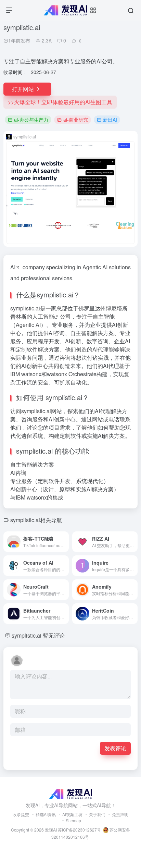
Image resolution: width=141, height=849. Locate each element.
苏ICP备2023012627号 (79, 830)
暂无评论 (54, 635)
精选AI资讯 (46, 814)
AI (12, 267)
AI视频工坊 (72, 814)
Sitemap (73, 820)
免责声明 (120, 814)
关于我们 (97, 814)
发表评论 (115, 748)
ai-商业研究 (75, 119)
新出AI (110, 119)
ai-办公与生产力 (31, 119)
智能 (48, 316)
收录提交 (21, 814)
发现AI (51, 830)
